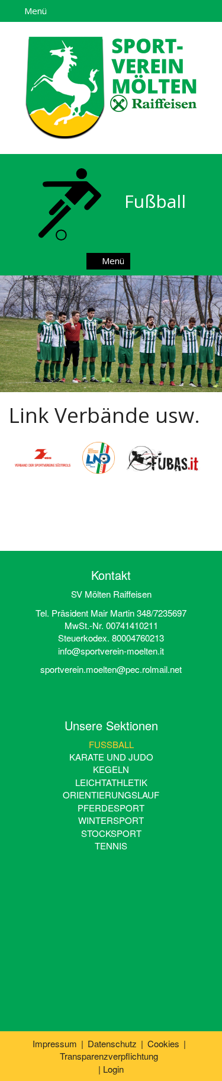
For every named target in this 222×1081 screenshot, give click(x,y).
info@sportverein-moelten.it (111, 650)
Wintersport (111, 820)
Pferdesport (111, 807)
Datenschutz (112, 1043)
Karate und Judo (111, 756)
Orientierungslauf (111, 794)
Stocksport (111, 833)
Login (113, 1069)
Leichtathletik (111, 782)
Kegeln (111, 769)
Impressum (55, 1043)
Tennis (111, 845)
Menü (34, 11)
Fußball (111, 744)
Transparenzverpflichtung (109, 1056)
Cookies (163, 1043)
